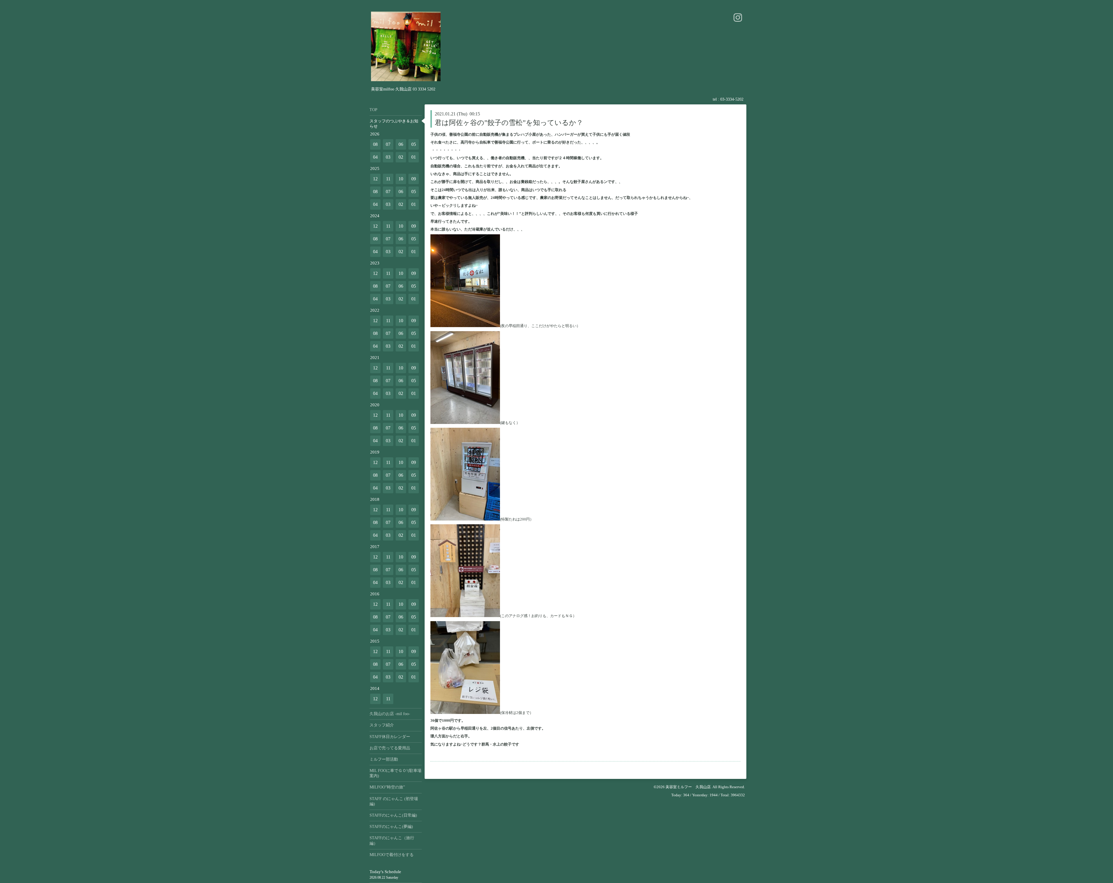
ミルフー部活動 (384, 759)
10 (401, 178)
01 (413, 157)
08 (375, 144)
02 (401, 157)
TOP (373, 110)
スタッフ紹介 (382, 725)
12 (375, 178)
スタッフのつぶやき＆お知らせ (394, 123)
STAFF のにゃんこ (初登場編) (394, 801)
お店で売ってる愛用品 (390, 748)
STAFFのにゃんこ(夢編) (391, 826)
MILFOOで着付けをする (392, 855)
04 (375, 157)
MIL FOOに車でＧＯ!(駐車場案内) (395, 773)
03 (388, 157)
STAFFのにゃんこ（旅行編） (392, 840)
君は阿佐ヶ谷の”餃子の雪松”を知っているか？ (509, 122)
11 (388, 178)
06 (401, 144)
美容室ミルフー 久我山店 (688, 787)
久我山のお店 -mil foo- (390, 714)
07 (388, 144)
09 (413, 178)
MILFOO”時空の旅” (387, 787)
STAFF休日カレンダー (390, 737)
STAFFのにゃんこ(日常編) (393, 815)
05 (413, 144)
